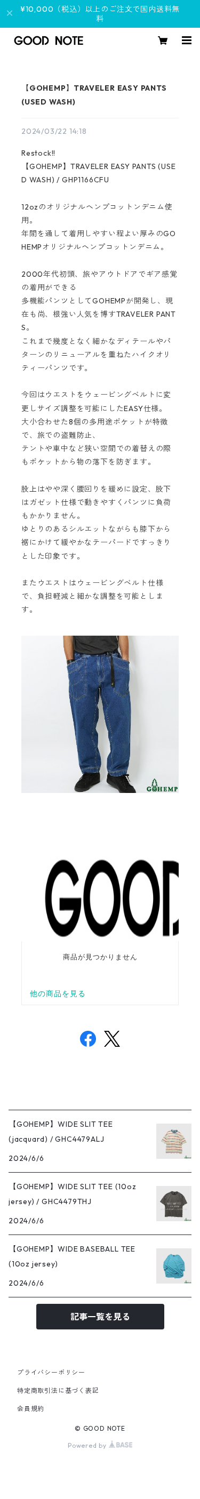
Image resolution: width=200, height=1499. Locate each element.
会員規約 (30, 1409)
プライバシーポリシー (51, 1372)
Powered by (88, 1445)
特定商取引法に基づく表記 (58, 1390)
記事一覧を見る (100, 1316)
